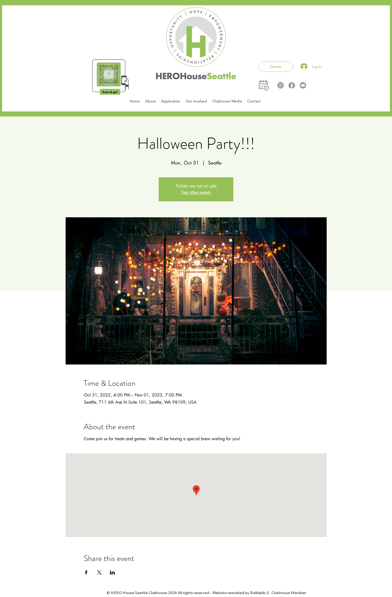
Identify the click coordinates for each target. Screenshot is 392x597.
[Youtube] (303, 85)
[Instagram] (280, 85)
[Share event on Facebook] (86, 572)
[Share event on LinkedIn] (112, 572)
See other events (196, 192)
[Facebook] (292, 85)
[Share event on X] (99, 572)
